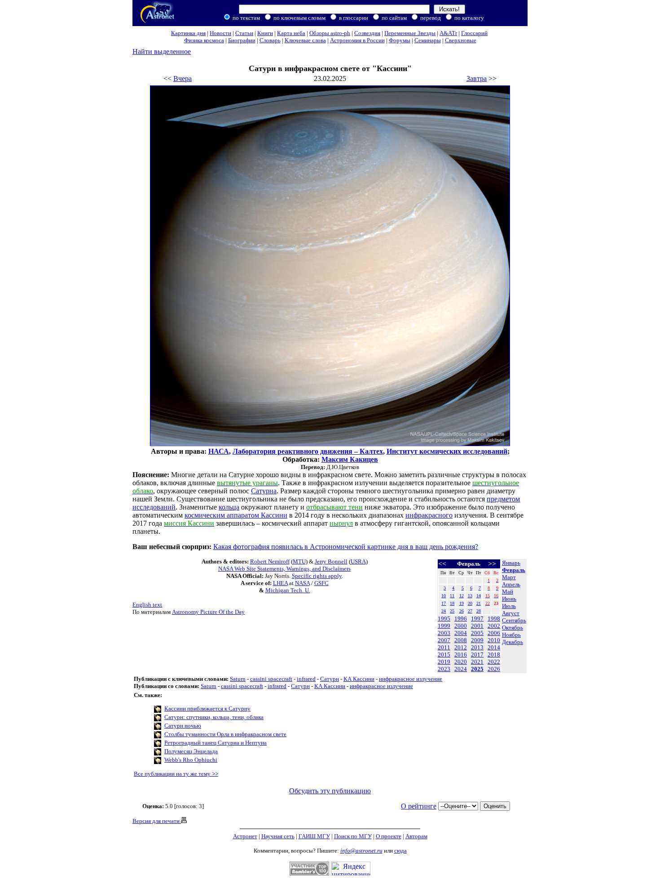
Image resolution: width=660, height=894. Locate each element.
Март (509, 577)
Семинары (427, 40)
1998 (494, 618)
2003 (444, 633)
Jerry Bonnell (331, 561)
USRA (358, 561)
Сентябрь (514, 620)
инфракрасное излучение (410, 678)
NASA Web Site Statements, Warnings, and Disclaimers (284, 568)
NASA (302, 583)
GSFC (321, 583)
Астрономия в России (357, 40)
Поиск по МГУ (353, 836)
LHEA (280, 583)
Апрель (511, 584)
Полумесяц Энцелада (191, 751)
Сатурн (329, 678)
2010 (494, 640)
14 (478, 595)
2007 (444, 640)
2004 (460, 633)
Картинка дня (188, 33)
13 (470, 595)
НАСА (218, 451)
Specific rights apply (317, 575)
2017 (477, 654)
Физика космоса (204, 40)
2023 (444, 669)
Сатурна (264, 491)
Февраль (513, 570)
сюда (400, 850)
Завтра (476, 78)
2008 (460, 640)
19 (461, 603)
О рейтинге (418, 806)
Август (510, 613)
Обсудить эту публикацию (330, 791)
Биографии (241, 40)
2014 (494, 647)
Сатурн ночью (182, 725)
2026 (494, 669)
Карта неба (291, 33)
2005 (477, 633)
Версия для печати (156, 821)
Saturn (238, 678)
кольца (229, 507)
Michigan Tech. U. (287, 590)
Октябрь (512, 627)
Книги (265, 33)
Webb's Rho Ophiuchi (190, 759)
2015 (444, 654)
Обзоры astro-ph (329, 33)
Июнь (509, 598)
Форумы (399, 40)
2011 (444, 647)
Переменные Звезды (410, 33)
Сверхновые (460, 40)
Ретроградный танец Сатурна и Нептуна (215, 742)
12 (461, 595)
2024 (460, 669)
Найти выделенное (161, 51)
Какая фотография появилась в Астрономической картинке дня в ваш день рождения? (345, 546)
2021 (477, 661)
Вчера (182, 78)
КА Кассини (358, 678)
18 (452, 603)
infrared (306, 678)
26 (461, 610)
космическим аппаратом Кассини (236, 515)
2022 (494, 661)
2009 (477, 640)
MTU (299, 561)
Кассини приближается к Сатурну (207, 708)
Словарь (270, 40)
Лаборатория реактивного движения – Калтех (308, 451)
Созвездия (367, 33)
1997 (477, 618)
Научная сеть (278, 836)
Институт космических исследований (447, 451)
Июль (509, 606)
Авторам (416, 836)
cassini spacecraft (271, 678)
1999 (444, 625)
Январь (511, 562)
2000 (460, 625)
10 (443, 595)
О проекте (388, 836)
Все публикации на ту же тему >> (176, 773)
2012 (460, 647)
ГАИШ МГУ (314, 836)
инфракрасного (429, 515)
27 (470, 610)
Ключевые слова (305, 40)
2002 (494, 625)
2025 (477, 669)
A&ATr (448, 33)
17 (443, 603)
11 (452, 595)
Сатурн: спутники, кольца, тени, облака (214, 717)
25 (452, 610)
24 (443, 610)
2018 (494, 654)
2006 (494, 633)
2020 (460, 661)
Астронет (245, 836)
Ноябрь (511, 634)
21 (478, 603)
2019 (444, 661)
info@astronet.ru (361, 850)
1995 (444, 618)
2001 (477, 625)
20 (470, 603)
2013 (477, 647)
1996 (460, 618)
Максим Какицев (349, 459)
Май (507, 591)
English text (147, 604)
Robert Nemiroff (270, 561)
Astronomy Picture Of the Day (208, 611)
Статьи (244, 33)
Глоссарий (474, 33)
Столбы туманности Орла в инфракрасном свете (225, 734)
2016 (460, 654)
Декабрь (512, 642)
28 (478, 610)
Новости (220, 33)
